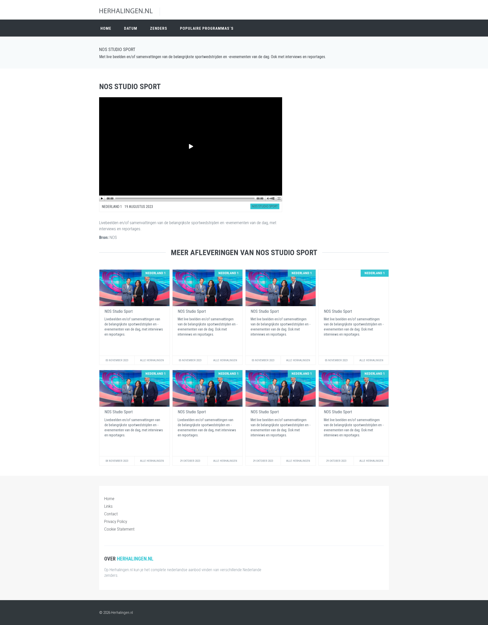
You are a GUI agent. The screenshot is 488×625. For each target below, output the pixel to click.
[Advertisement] (343, 109)
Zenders (158, 28)
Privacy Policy (115, 521)
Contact (111, 513)
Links (108, 506)
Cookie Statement (119, 529)
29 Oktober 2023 (190, 461)
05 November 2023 (116, 360)
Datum (130, 28)
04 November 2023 (116, 461)
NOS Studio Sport (117, 49)
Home (105, 28)
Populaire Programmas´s (207, 28)
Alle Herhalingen (152, 360)
